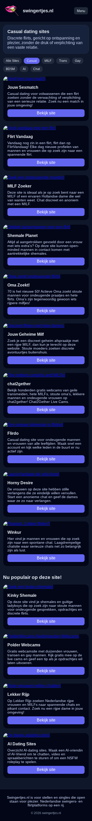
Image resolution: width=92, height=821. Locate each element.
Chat (36, 69)
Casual (32, 61)
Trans (63, 61)
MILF (47, 61)
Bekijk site (46, 113)
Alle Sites (12, 61)
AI (24, 69)
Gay (77, 61)
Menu (81, 11)
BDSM (10, 69)
